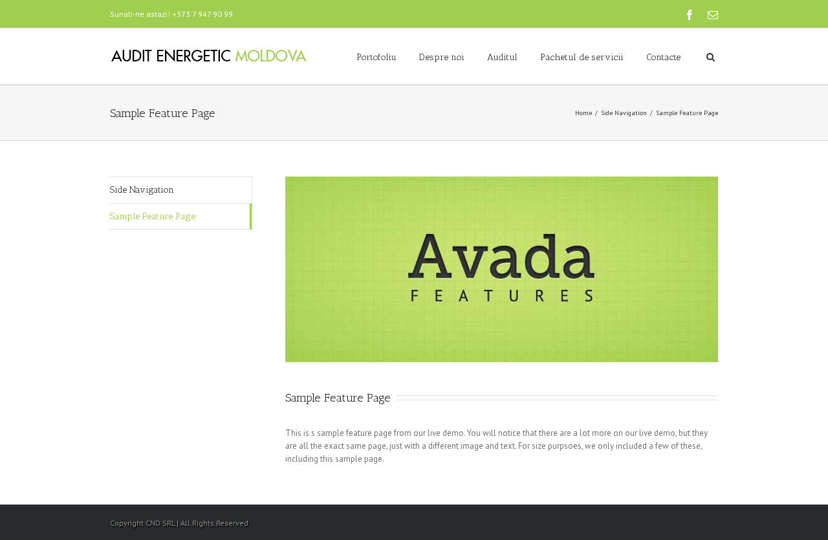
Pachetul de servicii (582, 57)
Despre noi (441, 57)
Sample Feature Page (152, 216)
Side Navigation (624, 113)
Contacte (663, 57)
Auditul (502, 57)
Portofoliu (376, 57)
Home (583, 113)
